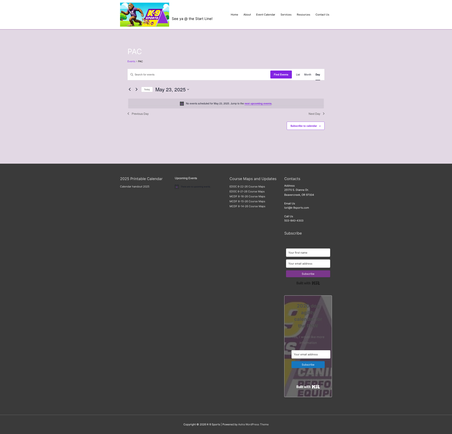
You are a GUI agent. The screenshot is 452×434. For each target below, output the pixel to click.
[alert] (226, 103)
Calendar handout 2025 (134, 186)
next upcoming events (258, 103)
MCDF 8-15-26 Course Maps (247, 201)
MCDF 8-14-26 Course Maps (247, 206)
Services (286, 14)
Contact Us (322, 14)
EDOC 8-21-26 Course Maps (247, 191)
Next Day (314, 114)
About (247, 14)
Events (131, 61)
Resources (303, 14)
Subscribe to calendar (303, 126)
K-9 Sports (189, 12)
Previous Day (140, 114)
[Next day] (136, 89)
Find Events (281, 74)
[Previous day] (129, 89)
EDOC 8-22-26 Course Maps (247, 186)
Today (147, 89)
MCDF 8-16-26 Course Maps (247, 196)
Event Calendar (265, 14)
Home (234, 14)
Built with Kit (308, 283)
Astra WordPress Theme (253, 424)
